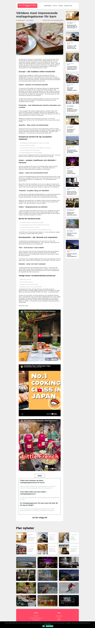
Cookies (60, 5)
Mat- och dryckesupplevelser (55, 20)
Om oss (55, 5)
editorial (45, 20)
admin (68, 43)
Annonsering (48, 5)
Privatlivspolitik (49, 626)
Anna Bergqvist (70, 106)
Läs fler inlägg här (39, 518)
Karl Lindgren (30, 20)
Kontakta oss (68, 5)
